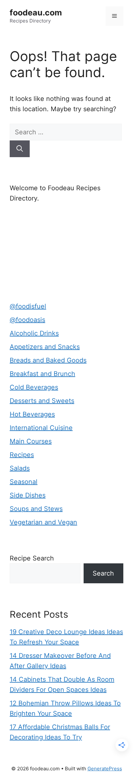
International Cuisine (41, 428)
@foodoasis (27, 320)
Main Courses (31, 441)
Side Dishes (28, 495)
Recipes (22, 455)
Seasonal (23, 482)
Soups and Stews (36, 509)
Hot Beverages (32, 414)
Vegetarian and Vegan (43, 522)
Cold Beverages (34, 387)
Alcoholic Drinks (34, 333)
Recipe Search (32, 558)
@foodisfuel (28, 306)
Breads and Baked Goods (48, 360)
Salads (20, 468)
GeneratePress (104, 769)
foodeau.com (36, 12)
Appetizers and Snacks (45, 347)
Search (103, 573)
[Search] (20, 148)
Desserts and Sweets (42, 401)
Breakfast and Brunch (42, 374)
